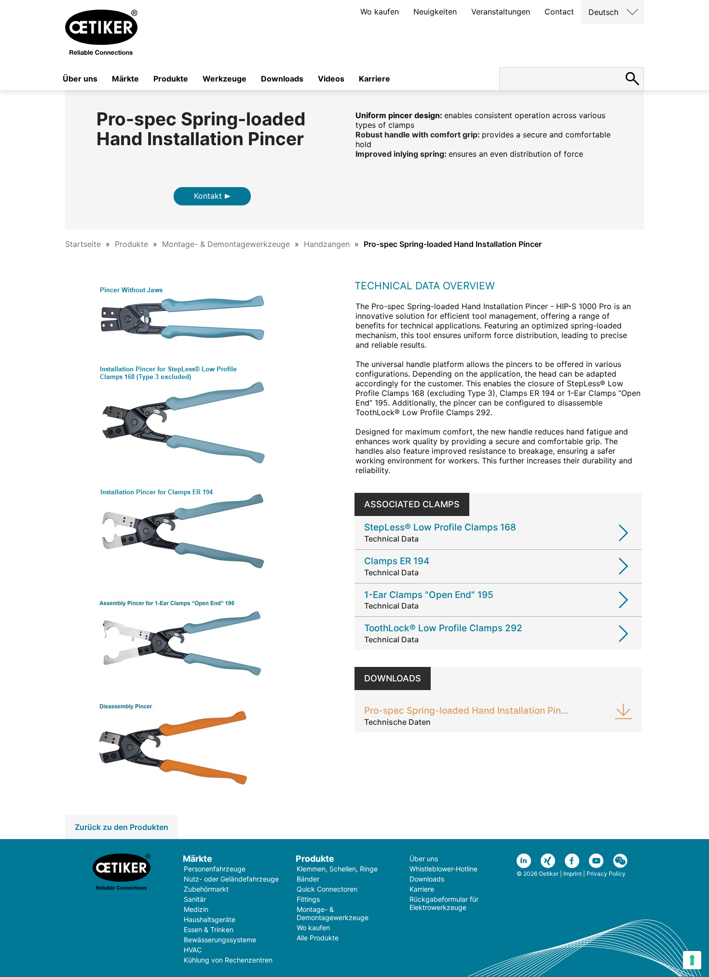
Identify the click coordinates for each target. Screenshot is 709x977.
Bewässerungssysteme (220, 940)
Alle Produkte (318, 938)
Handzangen (327, 244)
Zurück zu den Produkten (121, 827)
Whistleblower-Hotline (443, 869)
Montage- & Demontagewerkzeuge (226, 244)
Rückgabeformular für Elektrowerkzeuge (443, 903)
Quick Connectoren (327, 889)
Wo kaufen (379, 11)
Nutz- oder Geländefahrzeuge (231, 879)
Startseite (83, 244)
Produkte (170, 78)
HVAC (193, 950)
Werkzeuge (224, 78)
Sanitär (195, 899)
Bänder (308, 879)
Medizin (196, 909)
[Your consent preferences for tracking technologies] (692, 960)
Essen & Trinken (208, 929)
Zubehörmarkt (206, 889)
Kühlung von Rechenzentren (228, 960)
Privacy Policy (606, 873)
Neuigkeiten (435, 11)
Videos (331, 78)
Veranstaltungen (500, 11)
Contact (559, 11)
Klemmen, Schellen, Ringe (337, 869)
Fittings (308, 899)
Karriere (374, 78)
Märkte (125, 78)
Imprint (572, 873)
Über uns (80, 78)
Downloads (282, 78)
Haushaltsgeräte (209, 919)
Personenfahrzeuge (214, 869)
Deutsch (603, 12)
